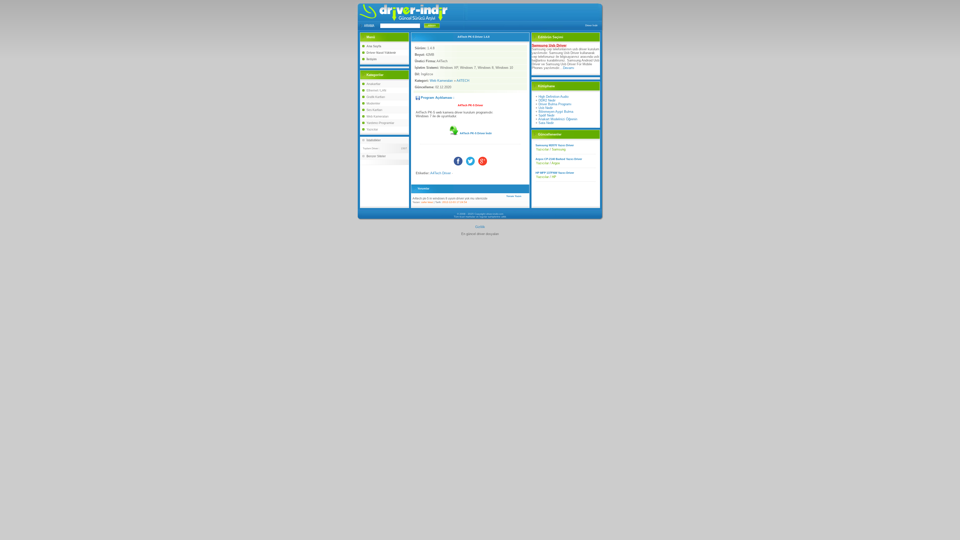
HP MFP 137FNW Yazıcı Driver (555, 172)
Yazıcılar (372, 129)
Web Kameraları (377, 116)
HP (554, 177)
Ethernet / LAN (376, 90)
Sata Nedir (546, 123)
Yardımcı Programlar (380, 123)
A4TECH (462, 80)
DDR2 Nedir (547, 100)
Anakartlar (373, 84)
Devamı (568, 68)
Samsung (559, 149)
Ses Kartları (374, 110)
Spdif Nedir (546, 115)
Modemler (373, 103)
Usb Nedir (545, 108)
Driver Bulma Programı (555, 104)
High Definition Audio (553, 96)
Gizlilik (480, 227)
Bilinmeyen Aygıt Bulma (555, 112)
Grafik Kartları (375, 97)
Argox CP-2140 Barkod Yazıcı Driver (559, 159)
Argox (556, 163)
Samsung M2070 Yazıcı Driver (555, 145)
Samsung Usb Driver (549, 45)
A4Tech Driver (440, 173)
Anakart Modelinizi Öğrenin (557, 119)
